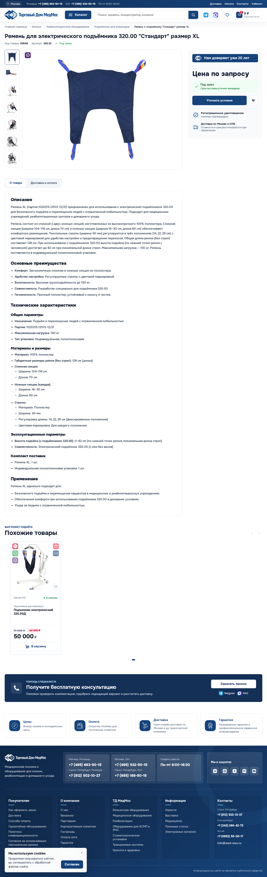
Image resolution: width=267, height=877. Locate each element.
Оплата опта (69, 837)
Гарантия (67, 842)
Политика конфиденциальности (23, 833)
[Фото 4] (12, 107)
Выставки (171, 815)
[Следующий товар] (259, 533)
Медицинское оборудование (132, 815)
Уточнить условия (220, 100)
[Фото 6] (12, 141)
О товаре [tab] (16, 183)
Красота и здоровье (126, 850)
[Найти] (193, 15)
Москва (15, 3)
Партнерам (68, 821)
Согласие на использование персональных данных (27, 842)
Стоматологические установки (126, 837)
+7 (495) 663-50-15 (50, 3)
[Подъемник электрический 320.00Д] (35, 566)
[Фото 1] (12, 57)
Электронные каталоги (180, 832)
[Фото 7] (12, 158)
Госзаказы (68, 832)
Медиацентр (173, 821)
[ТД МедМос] (33, 15)
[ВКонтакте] (215, 771)
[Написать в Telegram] (206, 15)
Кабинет (257, 3)
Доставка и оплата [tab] (44, 183)
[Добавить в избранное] (253, 100)
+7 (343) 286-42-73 (230, 825)
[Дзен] (234, 771)
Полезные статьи (176, 826)
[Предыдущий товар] (252, 533)
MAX (245, 693)
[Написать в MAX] (215, 15)
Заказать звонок (233, 684)
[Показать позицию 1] (133, 659)
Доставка (215, 3)
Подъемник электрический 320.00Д (33, 612)
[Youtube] (254, 771)
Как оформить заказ (22, 810)
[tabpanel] (93, 353)
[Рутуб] (244, 771)
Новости (171, 810)
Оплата (229, 3)
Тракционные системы (128, 844)
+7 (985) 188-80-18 (131, 776)
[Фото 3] (12, 90)
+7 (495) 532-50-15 (83, 3)
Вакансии (67, 815)
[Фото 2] (12, 74)
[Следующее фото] (175, 110)
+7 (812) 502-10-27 (84, 776)
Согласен (72, 864)
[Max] (225, 771)
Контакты (243, 3)
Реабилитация (122, 821)
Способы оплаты (19, 821)
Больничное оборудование (131, 810)
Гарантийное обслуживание (27, 826)
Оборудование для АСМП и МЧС (131, 828)
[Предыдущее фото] (29, 110)
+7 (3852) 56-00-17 (230, 836)
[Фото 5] (12, 124)
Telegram (229, 693)
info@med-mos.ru (229, 843)
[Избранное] (227, 15)
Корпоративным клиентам (78, 826)
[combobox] (141, 15)
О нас (64, 810)
